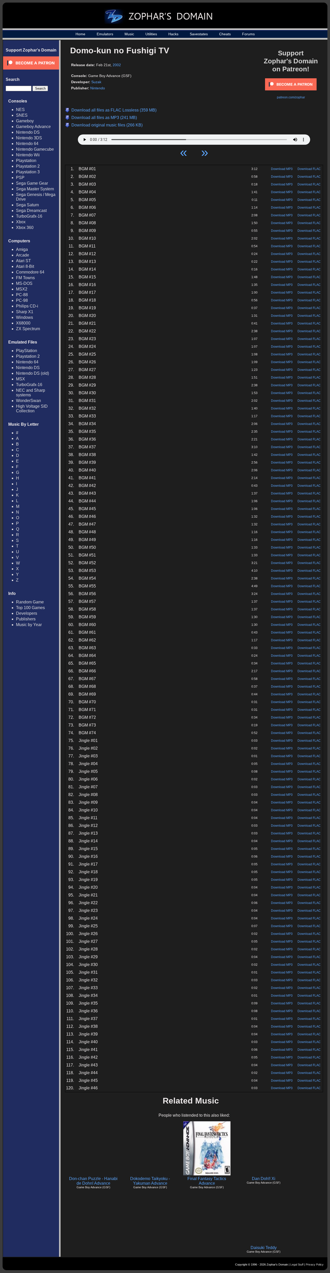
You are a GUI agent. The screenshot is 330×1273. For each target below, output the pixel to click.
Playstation (26, 160)
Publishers (26, 619)
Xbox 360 (25, 227)
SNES (22, 115)
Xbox (21, 222)
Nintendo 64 (27, 143)
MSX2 (21, 289)
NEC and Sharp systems (30, 392)
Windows (24, 317)
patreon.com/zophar (291, 97)
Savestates (199, 34)
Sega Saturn (27, 205)
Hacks (173, 34)
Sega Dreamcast (31, 210)
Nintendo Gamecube (35, 149)
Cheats (225, 34)
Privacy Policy (315, 1264)
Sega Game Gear (32, 183)
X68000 (23, 323)
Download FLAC (309, 169)
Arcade (22, 255)
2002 (117, 65)
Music (129, 34)
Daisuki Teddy (264, 1247)
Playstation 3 (28, 172)
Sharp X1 (24, 312)
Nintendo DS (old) (32, 373)
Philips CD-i (27, 306)
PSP (20, 177)
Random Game (30, 602)
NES (20, 109)
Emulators (105, 34)
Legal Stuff (296, 1264)
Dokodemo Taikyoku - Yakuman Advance (150, 1180)
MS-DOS (24, 283)
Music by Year (29, 624)
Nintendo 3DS (29, 138)
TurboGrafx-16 (29, 216)
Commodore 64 (30, 272)
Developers (26, 613)
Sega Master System (35, 189)
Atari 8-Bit (25, 266)
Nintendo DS (28, 132)
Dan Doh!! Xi (263, 1178)
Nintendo (97, 88)
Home (80, 34)
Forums (248, 34)
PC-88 (22, 295)
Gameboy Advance (33, 126)
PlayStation (26, 350)
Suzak (96, 82)
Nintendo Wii (28, 155)
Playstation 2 (28, 166)
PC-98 (22, 300)
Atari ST (23, 261)
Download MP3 (282, 169)
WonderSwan (28, 400)
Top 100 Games (30, 607)
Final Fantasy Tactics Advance (206, 1180)
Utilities (151, 34)
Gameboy (25, 121)
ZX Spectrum (28, 329)
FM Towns (25, 278)
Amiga (22, 249)
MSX (20, 379)
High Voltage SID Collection (32, 408)
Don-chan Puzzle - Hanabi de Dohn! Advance (93, 1180)
